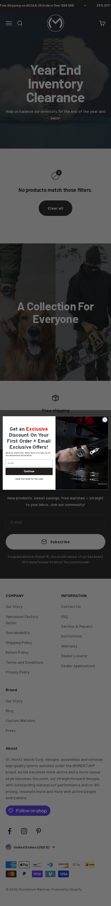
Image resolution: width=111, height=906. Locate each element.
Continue (29, 471)
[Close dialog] (104, 419)
